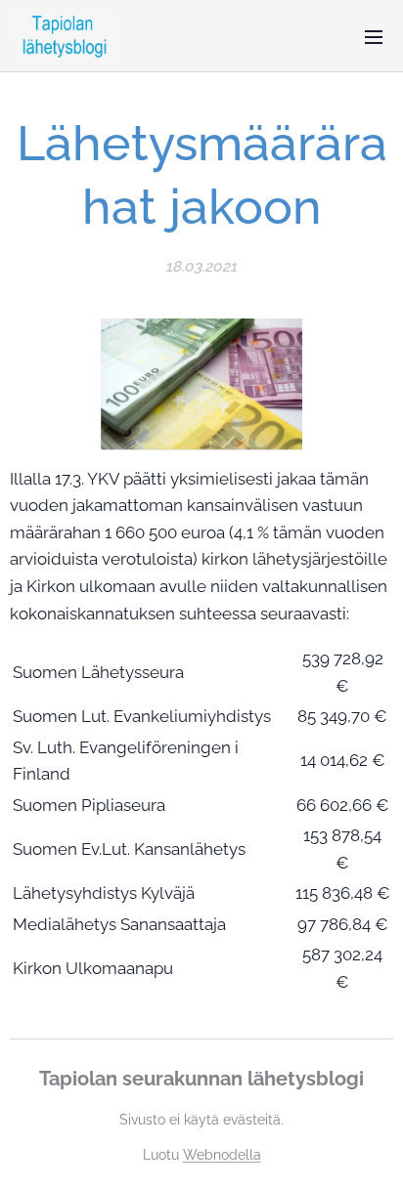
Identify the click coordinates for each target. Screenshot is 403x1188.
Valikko (373, 36)
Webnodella (222, 1155)
